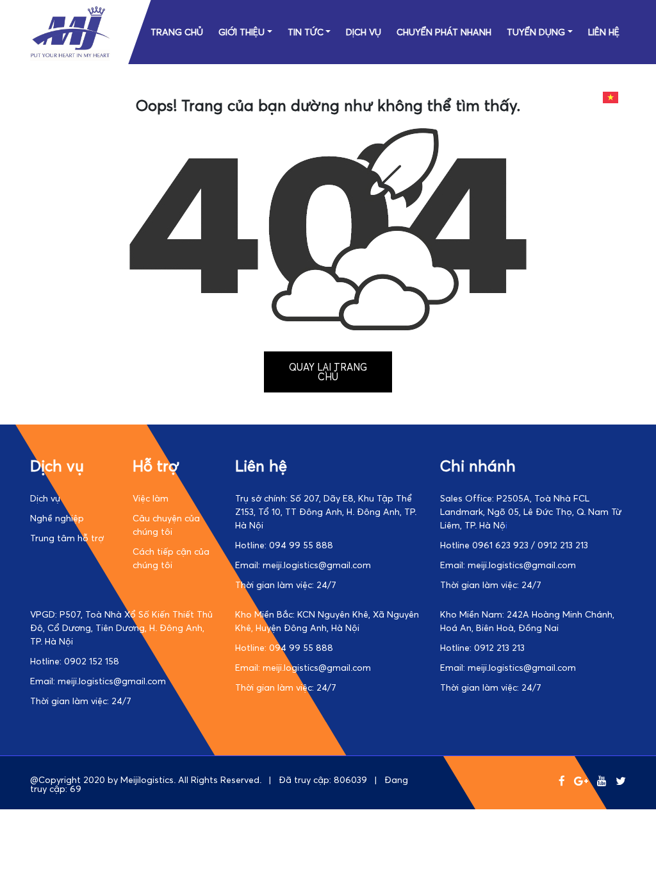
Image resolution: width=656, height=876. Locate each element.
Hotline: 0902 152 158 (74, 660)
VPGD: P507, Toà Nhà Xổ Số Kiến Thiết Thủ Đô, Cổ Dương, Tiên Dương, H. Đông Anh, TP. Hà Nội (121, 627)
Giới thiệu (241, 31)
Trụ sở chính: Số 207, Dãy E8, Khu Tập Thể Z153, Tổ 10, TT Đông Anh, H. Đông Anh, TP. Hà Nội (325, 511)
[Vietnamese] (611, 95)
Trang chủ (177, 31)
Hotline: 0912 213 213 (482, 647)
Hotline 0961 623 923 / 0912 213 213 (514, 544)
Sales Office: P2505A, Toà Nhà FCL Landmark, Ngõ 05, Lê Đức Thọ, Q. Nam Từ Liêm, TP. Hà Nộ (530, 511)
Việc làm (150, 498)
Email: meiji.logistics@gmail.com (303, 564)
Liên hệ (603, 31)
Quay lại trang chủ (328, 371)
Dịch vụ (363, 31)
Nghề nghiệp (57, 517)
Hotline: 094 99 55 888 (284, 544)
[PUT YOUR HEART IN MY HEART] (70, 57)
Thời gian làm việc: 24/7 (285, 584)
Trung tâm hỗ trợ (67, 537)
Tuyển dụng (536, 31)
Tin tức (306, 31)
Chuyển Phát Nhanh (444, 31)
